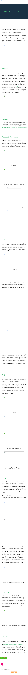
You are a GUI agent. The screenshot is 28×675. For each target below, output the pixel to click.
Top (14, 672)
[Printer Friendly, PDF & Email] (3, 657)
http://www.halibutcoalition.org (12, 86)
